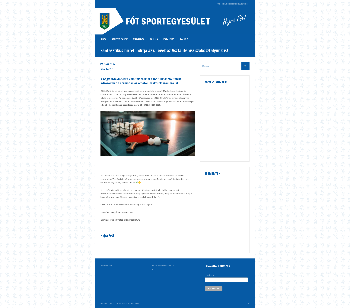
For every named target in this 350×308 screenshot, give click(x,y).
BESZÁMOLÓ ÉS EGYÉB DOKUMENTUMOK (234, 4)
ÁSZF (154, 269)
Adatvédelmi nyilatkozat (163, 265)
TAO (218, 4)
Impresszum (106, 265)
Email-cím (209, 275)
